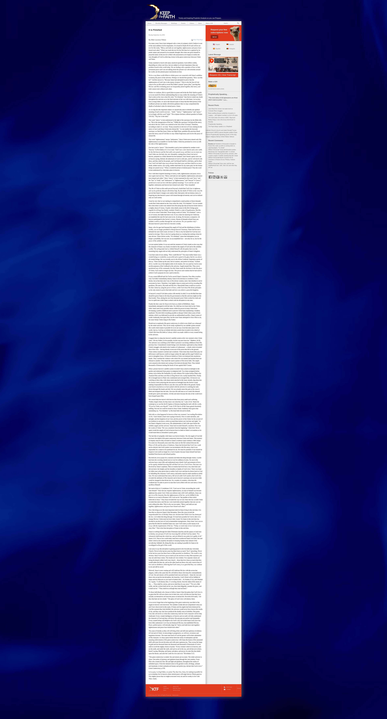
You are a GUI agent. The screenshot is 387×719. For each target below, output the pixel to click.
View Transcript (229, 75)
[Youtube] (225, 177)
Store (200, 23)
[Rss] (214, 177)
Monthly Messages (161, 23)
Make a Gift (209, 23)
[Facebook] (210, 177)
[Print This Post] (192, 40)
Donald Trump (231, 130)
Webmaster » (175, 695)
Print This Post (198, 40)
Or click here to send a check (216, 89)
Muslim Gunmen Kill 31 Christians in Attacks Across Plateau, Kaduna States (221, 159)
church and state (221, 130)
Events (183, 23)
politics (231, 132)
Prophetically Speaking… (215, 124)
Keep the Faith (156, 695)
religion (208, 136)
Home (149, 23)
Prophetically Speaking (218, 134)
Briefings (174, 23)
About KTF (176, 686)
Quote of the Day (231, 134)
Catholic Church (211, 130)
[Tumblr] (218, 177)
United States (225, 136)
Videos (192, 23)
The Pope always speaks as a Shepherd (220, 126)
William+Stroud (212, 149)
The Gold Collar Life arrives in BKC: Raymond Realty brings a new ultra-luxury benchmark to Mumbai (221, 120)
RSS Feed (229, 687)
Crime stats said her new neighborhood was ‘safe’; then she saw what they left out (222, 165)
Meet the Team (177, 688)
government (209, 132)
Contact (228, 689)
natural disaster (224, 132)
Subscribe (166, 688)
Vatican (232, 136)
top (238, 688)
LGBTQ (216, 132)
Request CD (215, 75)
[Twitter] (221, 177)
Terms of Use (176, 690)
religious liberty (215, 136)
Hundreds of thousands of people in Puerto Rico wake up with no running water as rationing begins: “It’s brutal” (222, 146)
